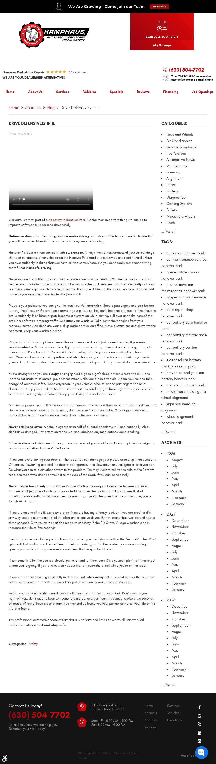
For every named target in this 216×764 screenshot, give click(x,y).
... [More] (168, 231)
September (181, 539)
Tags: (167, 242)
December (180, 521)
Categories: (174, 123)
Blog (51, 107)
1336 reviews (77, 72)
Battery (172, 191)
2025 (170, 514)
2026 (170, 453)
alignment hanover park (185, 385)
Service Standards (181, 147)
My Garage (162, 45)
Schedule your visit (162, 37)
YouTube (199, 732)
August (177, 460)
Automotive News (180, 160)
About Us (35, 92)
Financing (170, 92)
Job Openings (202, 92)
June (175, 472)
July (175, 466)
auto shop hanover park (185, 253)
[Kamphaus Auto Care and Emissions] (54, 35)
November (180, 527)
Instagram (199, 741)
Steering (173, 172)
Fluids (171, 222)
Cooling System (179, 204)
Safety (33, 644)
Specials (116, 92)
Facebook (199, 707)
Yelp (199, 724)
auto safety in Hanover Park (65, 220)
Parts (170, 185)
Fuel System (176, 153)
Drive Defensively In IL (80, 107)
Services (62, 92)
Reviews (143, 92)
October (178, 533)
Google (199, 716)
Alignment (174, 178)
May (175, 478)
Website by (193, 755)
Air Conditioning (179, 141)
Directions (174, 720)
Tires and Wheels (179, 134)
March (177, 491)
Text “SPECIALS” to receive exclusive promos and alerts (192, 78)
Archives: (172, 442)
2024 (171, 600)
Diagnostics (175, 197)
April (175, 485)
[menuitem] (10, 93)
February (179, 497)
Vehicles (89, 92)
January (178, 504)
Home (10, 92)
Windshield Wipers (180, 216)
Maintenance (177, 166)
